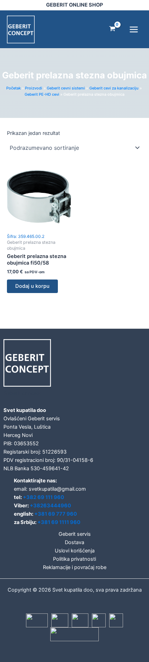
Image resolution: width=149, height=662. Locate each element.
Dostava (74, 542)
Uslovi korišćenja (75, 551)
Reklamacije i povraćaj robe (74, 567)
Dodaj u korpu (32, 286)
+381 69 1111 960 (58, 522)
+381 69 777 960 (55, 514)
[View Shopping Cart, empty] (112, 29)
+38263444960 (50, 505)
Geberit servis (75, 534)
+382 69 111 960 (43, 497)
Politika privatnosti (74, 559)
